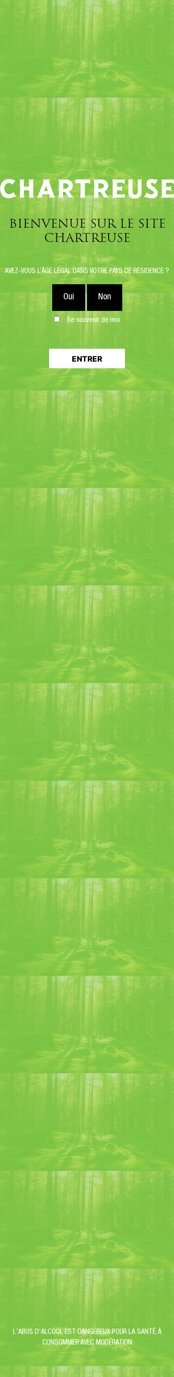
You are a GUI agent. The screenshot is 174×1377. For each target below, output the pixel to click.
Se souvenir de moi (93, 320)
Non (104, 297)
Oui (68, 297)
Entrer (87, 358)
